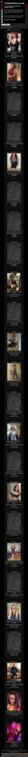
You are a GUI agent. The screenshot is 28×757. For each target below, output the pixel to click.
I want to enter (10, 20)
